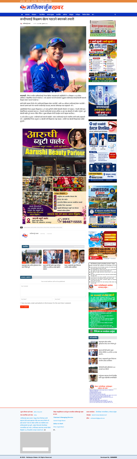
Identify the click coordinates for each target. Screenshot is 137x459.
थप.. (54, 430)
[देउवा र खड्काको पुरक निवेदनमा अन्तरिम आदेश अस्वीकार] (74, 257)
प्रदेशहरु (34, 14)
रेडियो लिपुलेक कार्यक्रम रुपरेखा (45, 1)
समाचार (27, 14)
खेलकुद (71, 14)
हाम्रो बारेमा (22, 1)
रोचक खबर (67, 263)
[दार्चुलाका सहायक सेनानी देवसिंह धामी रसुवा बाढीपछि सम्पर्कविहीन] (93, 378)
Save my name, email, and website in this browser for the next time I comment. (46, 303)
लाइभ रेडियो (34, 1)
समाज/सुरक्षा (50, 14)
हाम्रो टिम (28, 1)
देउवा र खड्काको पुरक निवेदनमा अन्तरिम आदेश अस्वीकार (107, 360)
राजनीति (58, 14)
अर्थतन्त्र (65, 14)
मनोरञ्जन (78, 14)
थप (93, 14)
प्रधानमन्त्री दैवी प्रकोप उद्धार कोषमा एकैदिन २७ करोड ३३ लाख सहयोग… (108, 352)
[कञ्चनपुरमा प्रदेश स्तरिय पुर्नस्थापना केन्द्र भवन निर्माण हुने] (32, 257)
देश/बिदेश (42, 14)
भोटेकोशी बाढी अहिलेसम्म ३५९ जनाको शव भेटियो (107, 368)
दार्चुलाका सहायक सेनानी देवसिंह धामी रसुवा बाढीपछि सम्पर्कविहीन (108, 376)
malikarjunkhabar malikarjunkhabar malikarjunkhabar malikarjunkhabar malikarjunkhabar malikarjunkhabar (43, 227)
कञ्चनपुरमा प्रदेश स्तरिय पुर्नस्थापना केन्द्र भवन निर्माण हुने (107, 343)
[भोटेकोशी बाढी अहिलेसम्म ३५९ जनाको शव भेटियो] (93, 369)
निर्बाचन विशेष (86, 14)
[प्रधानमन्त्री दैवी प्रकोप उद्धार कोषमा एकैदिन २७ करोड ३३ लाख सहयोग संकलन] (53, 257)
